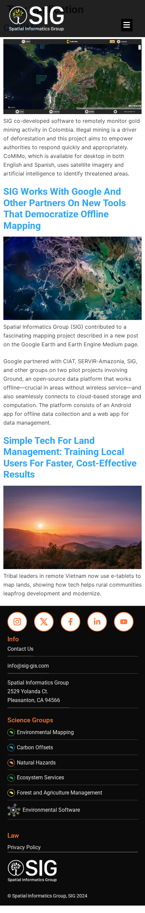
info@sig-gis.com (28, 666)
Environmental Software (51, 810)
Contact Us (20, 649)
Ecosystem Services (40, 777)
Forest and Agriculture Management (59, 792)
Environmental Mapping (45, 732)
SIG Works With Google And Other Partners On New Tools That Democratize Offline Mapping (64, 208)
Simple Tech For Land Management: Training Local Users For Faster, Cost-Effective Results (70, 457)
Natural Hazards (36, 762)
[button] (127, 25)
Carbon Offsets (35, 747)
